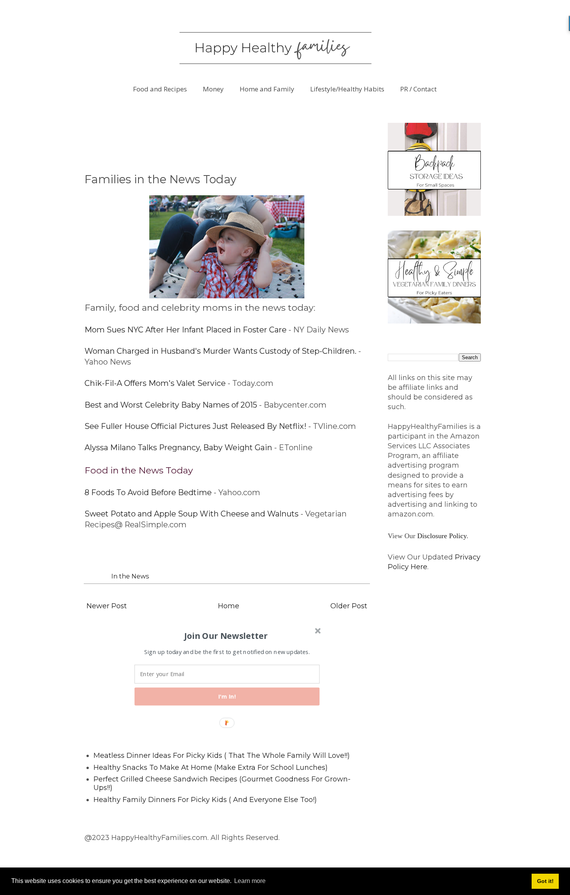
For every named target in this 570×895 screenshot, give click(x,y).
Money (213, 88)
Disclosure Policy (441, 536)
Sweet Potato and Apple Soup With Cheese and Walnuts (192, 513)
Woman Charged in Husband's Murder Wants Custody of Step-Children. (220, 351)
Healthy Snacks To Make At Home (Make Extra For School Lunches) (210, 767)
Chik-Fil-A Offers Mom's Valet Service (155, 383)
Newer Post (106, 606)
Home (228, 606)
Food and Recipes (160, 88)
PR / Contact (418, 88)
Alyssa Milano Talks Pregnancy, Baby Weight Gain (178, 447)
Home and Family (267, 88)
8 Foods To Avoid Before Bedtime (148, 492)
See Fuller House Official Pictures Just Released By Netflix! (195, 426)
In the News (130, 576)
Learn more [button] (250, 881)
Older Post (348, 606)
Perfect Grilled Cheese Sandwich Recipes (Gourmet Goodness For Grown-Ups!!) (222, 783)
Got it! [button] (545, 881)
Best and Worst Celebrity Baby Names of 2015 (171, 405)
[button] (226, 636)
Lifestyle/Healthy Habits (347, 88)
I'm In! (227, 697)
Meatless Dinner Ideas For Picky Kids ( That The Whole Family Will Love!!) (221, 755)
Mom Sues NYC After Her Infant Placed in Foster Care (186, 329)
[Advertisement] (226, 140)
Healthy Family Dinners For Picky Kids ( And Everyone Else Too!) (205, 799)
